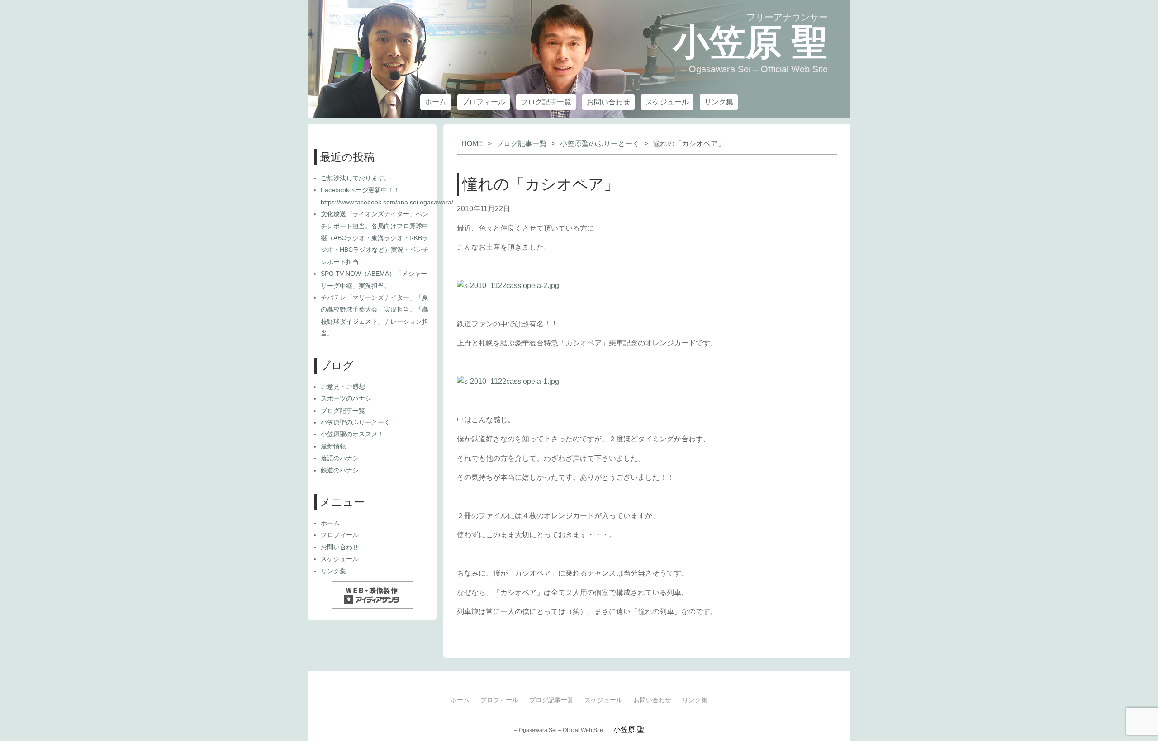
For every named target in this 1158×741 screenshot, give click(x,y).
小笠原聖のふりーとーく (600, 143)
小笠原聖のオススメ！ (352, 434)
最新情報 (333, 446)
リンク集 (718, 102)
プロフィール (483, 102)
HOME (472, 143)
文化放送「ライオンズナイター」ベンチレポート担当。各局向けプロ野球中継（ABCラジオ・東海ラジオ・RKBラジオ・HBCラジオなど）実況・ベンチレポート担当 (375, 237)
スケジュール (667, 102)
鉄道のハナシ (340, 470)
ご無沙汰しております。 (355, 178)
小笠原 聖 (750, 42)
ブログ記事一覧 (546, 102)
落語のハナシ (340, 458)
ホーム (435, 102)
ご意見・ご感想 (343, 386)
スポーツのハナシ (346, 398)
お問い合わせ (608, 102)
